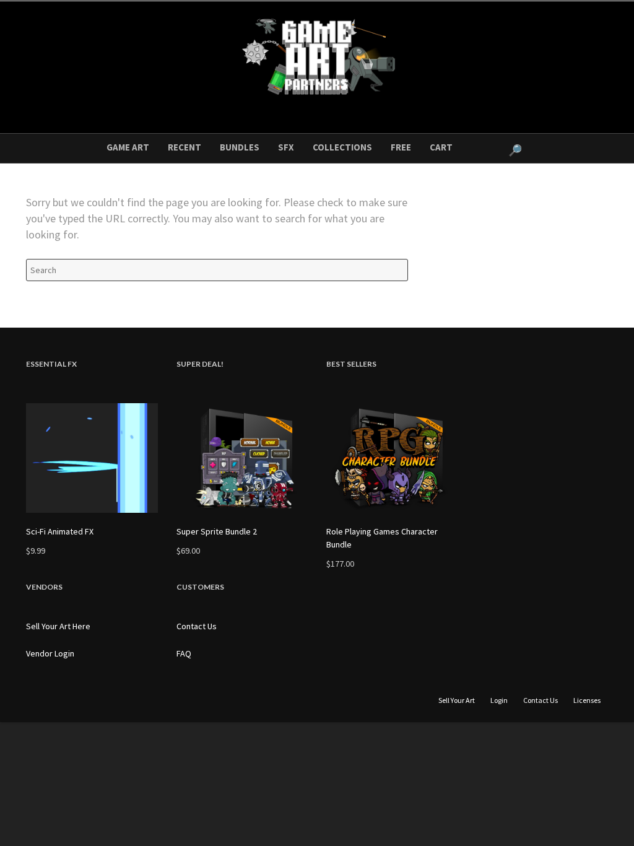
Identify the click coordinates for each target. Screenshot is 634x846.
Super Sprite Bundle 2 (216, 531)
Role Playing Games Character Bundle (382, 538)
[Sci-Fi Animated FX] (92, 458)
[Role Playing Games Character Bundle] (392, 458)
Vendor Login (50, 653)
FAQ (183, 653)
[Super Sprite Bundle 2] (242, 458)
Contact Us (196, 626)
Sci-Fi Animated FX (59, 531)
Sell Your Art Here (58, 626)
